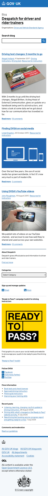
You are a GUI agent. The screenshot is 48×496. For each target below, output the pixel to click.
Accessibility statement (13, 455)
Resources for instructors (32, 61)
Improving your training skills (15, 396)
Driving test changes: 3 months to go (22, 54)
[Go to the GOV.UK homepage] (11, 3)
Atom (29, 290)
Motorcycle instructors (13, 393)
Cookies (30, 455)
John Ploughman (8, 196)
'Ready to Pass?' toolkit (11, 361)
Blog (4, 14)
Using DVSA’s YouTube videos (18, 191)
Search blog (8, 35)
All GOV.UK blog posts (31, 448)
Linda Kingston (8, 133)
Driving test (16, 61)
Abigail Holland (8, 58)
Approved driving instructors (15, 391)
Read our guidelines (10, 431)
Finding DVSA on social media (18, 128)
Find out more (7, 262)
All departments (19, 452)
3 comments (17, 181)
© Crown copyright (24, 489)
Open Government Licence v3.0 (17, 467)
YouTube (8, 377)
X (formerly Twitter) (12, 375)
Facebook (9, 372)
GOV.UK (6, 452)
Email (7, 290)
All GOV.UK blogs (10, 448)
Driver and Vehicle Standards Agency (29, 28)
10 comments (17, 244)
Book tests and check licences (16, 389)
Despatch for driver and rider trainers (21, 20)
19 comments (17, 119)
